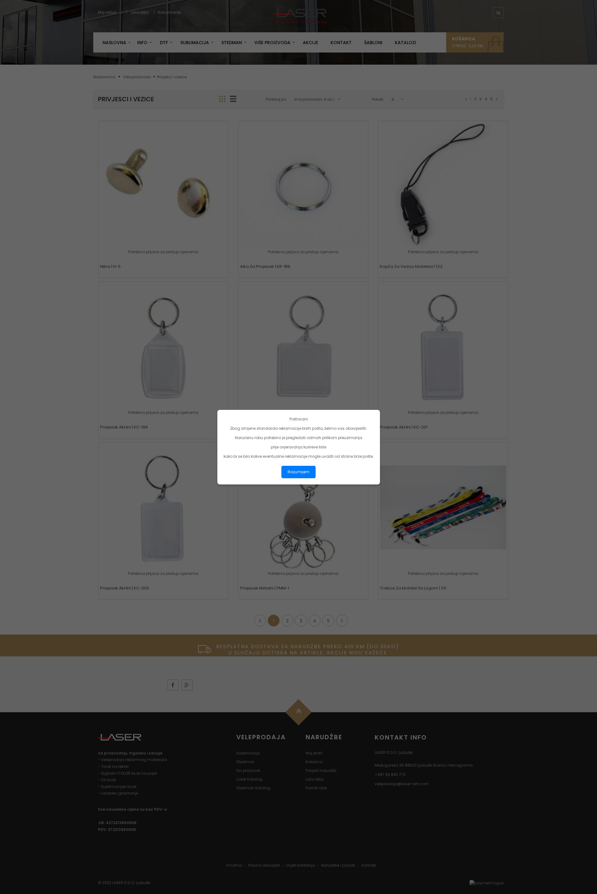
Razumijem (298, 472)
